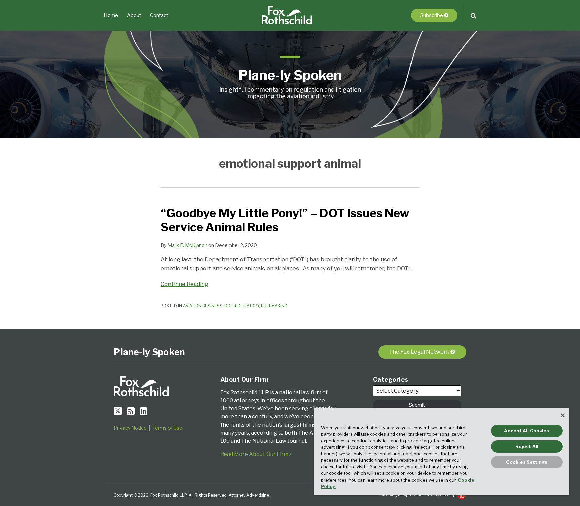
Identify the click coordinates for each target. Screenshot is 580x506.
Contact (159, 15)
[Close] (563, 415)
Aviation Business (202, 305)
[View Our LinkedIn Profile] (143, 411)
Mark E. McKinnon (187, 245)
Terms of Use (167, 428)
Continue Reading (184, 284)
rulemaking (274, 305)
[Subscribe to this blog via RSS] (131, 411)
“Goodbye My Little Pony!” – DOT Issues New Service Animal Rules (285, 220)
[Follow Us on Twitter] (118, 411)
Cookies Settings (526, 462)
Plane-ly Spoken (290, 75)
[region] (441, 451)
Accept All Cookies (526, 430)
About (134, 15)
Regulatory (246, 305)
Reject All (526, 446)
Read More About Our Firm (254, 454)
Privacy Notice (130, 428)
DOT (228, 305)
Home (111, 15)
